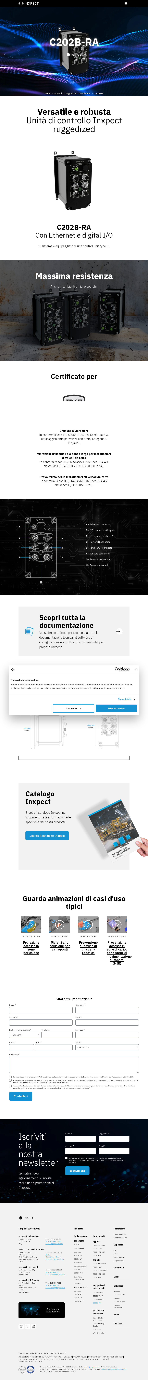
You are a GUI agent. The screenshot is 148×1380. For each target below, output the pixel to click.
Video (117, 1277)
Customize (71, 708)
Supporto (118, 1244)
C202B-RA (98, 93)
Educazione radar (120, 1234)
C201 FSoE (97, 1249)
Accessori (97, 1329)
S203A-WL (78, 1298)
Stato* (78, 1042)
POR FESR (54, 1359)
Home (47, 93)
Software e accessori (98, 1312)
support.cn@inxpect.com (55, 1259)
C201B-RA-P (98, 1292)
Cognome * (80, 1005)
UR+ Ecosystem (99, 1333)
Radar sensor (80, 1236)
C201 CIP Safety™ (100, 1270)
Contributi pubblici (68, 1359)
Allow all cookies (116, 708)
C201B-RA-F (98, 1296)
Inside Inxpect (119, 1302)
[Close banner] (136, 669)
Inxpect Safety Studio (98, 1325)
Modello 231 (85, 1359)
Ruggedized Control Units (77, 93)
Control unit (99, 1236)
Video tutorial (119, 1257)
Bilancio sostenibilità (119, 1306)
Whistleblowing (100, 1359)
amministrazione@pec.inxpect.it (113, 1369)
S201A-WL (78, 1294)
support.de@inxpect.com (55, 1274)
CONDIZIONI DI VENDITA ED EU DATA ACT (35, 1357)
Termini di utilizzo (63, 1357)
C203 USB (97, 1255)
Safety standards (120, 1238)
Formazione (119, 1228)
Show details (124, 699)
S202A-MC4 (79, 1283)
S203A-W (78, 1259)
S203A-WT (78, 1262)
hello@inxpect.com (53, 1241)
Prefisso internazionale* (20, 1030)
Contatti (118, 1323)
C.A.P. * (12, 1042)
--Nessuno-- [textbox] (17, 1034)
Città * (38, 1042)
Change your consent (112, 1357)
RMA (116, 1254)
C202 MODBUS (99, 1252)
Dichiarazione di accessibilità (34, 1359)
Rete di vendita (120, 1295)
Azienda (117, 1291)
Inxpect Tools (119, 1260)
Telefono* (45, 1030)
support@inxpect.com (54, 1244)
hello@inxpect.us (52, 1285)
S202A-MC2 (79, 1280)
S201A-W (78, 1255)
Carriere (117, 1298)
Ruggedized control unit (99, 1287)
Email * (78, 1017)
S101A (76, 1244)
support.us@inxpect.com (55, 1287)
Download (119, 1267)
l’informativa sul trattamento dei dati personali (57, 1077)
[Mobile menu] (126, 3)
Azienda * (13, 1017)
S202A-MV (78, 1269)
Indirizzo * (80, 1030)
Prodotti (58, 93)
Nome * (12, 1005)
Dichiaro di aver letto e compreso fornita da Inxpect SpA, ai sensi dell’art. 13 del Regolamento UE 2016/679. (73, 1077)
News (116, 1314)
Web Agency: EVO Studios (30, 1361)
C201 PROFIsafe (99, 1245)
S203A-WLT (78, 1301)
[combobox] (24, 1035)
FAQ (115, 1250)
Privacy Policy (80, 1357)
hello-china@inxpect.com (53, 1255)
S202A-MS (78, 1273)
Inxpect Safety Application (98, 1319)
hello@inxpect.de (52, 1272)
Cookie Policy (94, 1357)
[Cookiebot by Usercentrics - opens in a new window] (117, 669)
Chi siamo (118, 1286)
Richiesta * (14, 1054)
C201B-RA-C (98, 1299)
